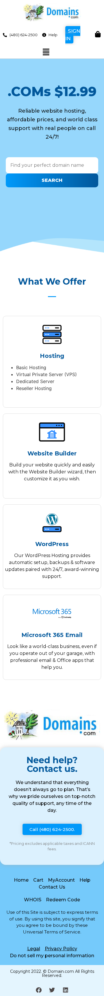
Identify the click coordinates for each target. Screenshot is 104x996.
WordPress (52, 544)
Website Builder (52, 453)
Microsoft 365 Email (52, 634)
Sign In (72, 34)
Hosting (52, 355)
